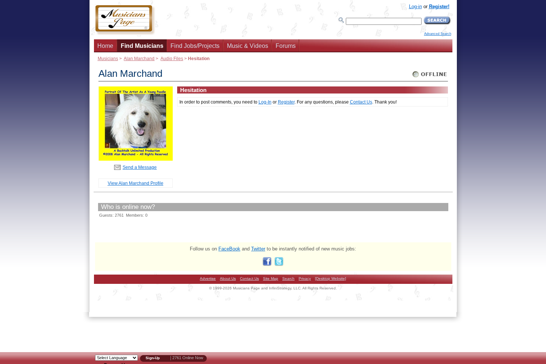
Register (286, 101)
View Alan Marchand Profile (135, 183)
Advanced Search (437, 34)
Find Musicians (142, 46)
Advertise (208, 278)
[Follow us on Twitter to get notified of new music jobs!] (278, 264)
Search (288, 278)
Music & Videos (247, 46)
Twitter (258, 249)
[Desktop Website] (330, 278)
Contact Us (361, 101)
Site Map (270, 278)
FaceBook (229, 249)
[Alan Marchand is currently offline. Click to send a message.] (430, 77)
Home (105, 46)
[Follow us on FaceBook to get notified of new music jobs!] (267, 264)
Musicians (108, 58)
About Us (228, 278)
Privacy (305, 278)
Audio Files (171, 58)
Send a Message (140, 167)
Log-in (415, 6)
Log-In (265, 101)
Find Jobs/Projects (195, 46)
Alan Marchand (139, 58)
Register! (439, 6)
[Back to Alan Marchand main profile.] (135, 159)
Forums (286, 46)
